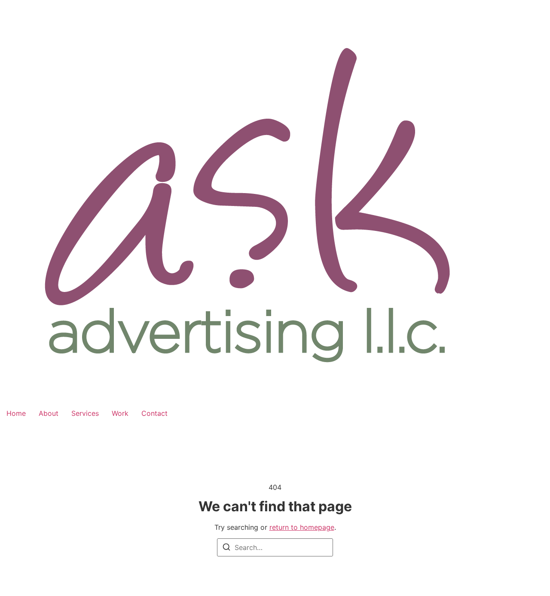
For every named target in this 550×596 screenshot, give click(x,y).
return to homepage (301, 527)
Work (120, 413)
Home (16, 413)
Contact (154, 413)
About (48, 413)
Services (85, 413)
